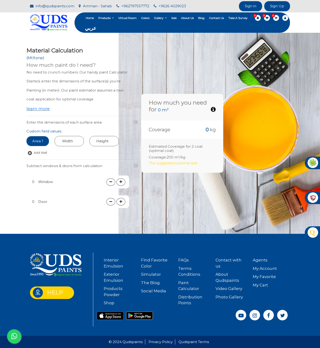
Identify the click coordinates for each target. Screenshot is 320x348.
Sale (174, 18)
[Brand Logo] (48, 22)
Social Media (153, 291)
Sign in (250, 6)
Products (104, 18)
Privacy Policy (161, 342)
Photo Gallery (229, 297)
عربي (91, 28)
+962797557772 (134, 6)
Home (90, 18)
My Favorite (264, 276)
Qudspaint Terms (194, 342)
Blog (201, 18)
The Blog (150, 282)
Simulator (151, 274)
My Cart (260, 285)
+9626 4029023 (172, 6)
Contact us (216, 18)
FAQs (183, 260)
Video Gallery (229, 288)
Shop (109, 302)
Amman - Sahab (97, 6)
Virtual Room (127, 18)
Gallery (159, 18)
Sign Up (277, 6)
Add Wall (40, 152)
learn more (38, 108)
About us (187, 18)
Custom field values (43, 131)
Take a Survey (238, 18)
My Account (265, 268)
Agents (260, 260)
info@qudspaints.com (54, 6)
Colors (145, 18)
